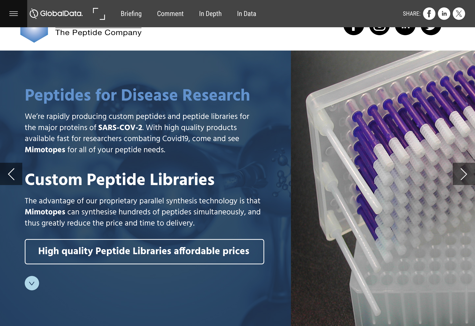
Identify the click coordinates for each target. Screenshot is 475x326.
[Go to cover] (56, 13)
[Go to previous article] (11, 174)
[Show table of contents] (13, 13)
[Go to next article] (464, 174)
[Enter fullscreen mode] (98, 13)
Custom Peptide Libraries (120, 180)
